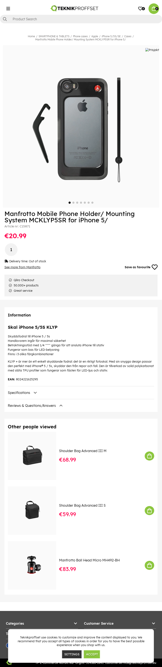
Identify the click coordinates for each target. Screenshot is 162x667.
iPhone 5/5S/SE (111, 36)
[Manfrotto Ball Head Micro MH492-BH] (35, 565)
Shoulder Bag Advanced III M (83, 451)
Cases (127, 36)
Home (31, 36)
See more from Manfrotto (22, 267)
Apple (94, 36)
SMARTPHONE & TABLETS (54, 36)
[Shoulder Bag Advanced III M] (35, 456)
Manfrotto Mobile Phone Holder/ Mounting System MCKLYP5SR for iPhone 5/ (80, 39)
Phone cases (80, 36)
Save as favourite (137, 267)
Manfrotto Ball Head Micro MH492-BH (89, 560)
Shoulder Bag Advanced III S (82, 505)
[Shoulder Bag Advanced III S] (35, 510)
